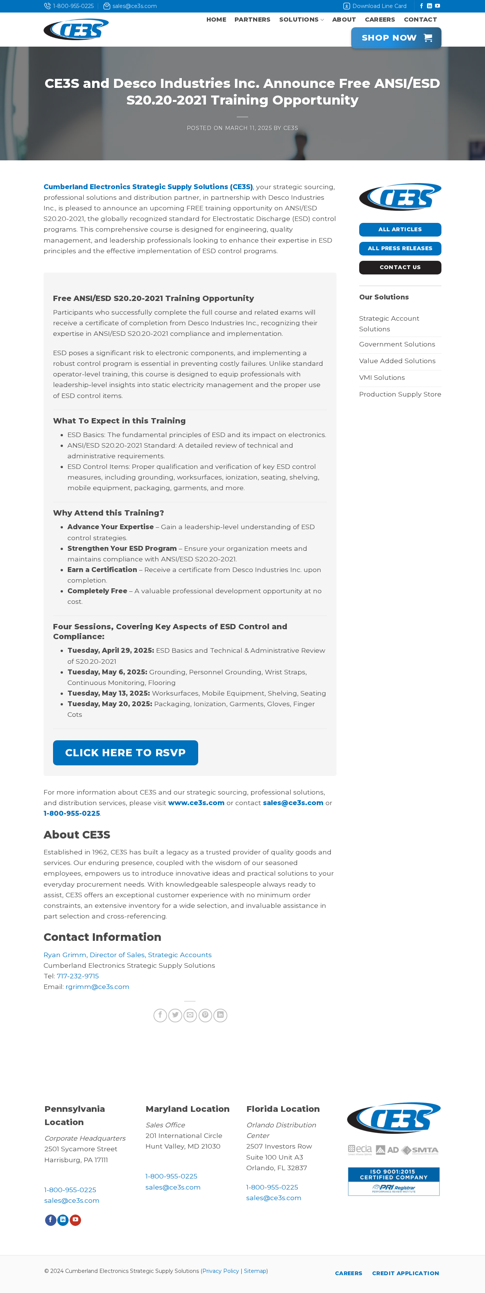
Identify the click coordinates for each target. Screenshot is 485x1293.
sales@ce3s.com (135, 6)
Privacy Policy (220, 1271)
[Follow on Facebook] (421, 6)
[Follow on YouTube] (437, 6)
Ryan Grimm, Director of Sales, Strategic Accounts (128, 955)
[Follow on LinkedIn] (429, 6)
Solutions (299, 19)
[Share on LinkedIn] (220, 1015)
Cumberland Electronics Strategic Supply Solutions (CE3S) (148, 187)
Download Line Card (379, 6)
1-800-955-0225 (73, 6)
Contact (420, 19)
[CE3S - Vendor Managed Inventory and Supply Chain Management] (76, 30)
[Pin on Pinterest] (205, 1015)
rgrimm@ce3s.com (98, 987)
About (344, 19)
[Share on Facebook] (160, 1015)
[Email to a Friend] (190, 1015)
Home (216, 19)
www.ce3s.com (196, 803)
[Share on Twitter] (175, 1015)
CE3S (291, 128)
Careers (380, 19)
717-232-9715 (78, 976)
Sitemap (255, 1271)
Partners (253, 19)
